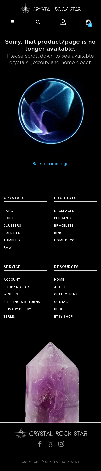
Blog (58, 309)
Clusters (12, 225)
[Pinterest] (50, 444)
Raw (8, 247)
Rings (59, 233)
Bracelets (64, 225)
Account (12, 279)
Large (9, 211)
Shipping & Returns (22, 302)
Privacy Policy (17, 309)
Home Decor (65, 240)
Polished (12, 233)
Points (10, 218)
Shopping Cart (17, 287)
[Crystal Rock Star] (50, 8)
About (60, 287)
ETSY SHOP (63, 316)
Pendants (63, 218)
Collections (66, 294)
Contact (62, 302)
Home (59, 279)
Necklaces (64, 211)
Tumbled (12, 240)
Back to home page (51, 163)
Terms (9, 316)
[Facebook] (40, 444)
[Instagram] (61, 444)
